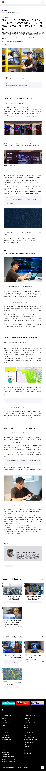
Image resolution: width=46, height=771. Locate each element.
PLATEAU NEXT (5, 752)
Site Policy (19, 767)
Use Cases (27, 720)
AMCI (8, 346)
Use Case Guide (29, 737)
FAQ (25, 744)
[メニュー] (42, 2)
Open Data (5, 735)
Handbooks (27, 718)
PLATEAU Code (28, 742)
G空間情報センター (5, 754)
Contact (26, 746)
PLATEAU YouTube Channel (32, 740)
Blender (6, 12)
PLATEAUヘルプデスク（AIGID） (8, 756)
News (3, 725)
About (4, 718)
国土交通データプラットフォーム (8, 759)
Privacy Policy (26, 767)
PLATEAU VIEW (6, 740)
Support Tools (6, 737)
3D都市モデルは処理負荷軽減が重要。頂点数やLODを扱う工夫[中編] (16, 85)
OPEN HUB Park (11, 165)
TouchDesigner (13, 12)
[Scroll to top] (41, 700)
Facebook (7, 44)
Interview (9, 12)
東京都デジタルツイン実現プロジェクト (9, 761)
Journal (7, 710)
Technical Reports (29, 722)
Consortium (5, 722)
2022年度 (3, 12)
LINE (9, 44)
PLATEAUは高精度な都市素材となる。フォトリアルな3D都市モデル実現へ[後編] (18, 86)
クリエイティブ (18, 12)
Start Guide (27, 735)
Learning (26, 725)
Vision (4, 720)
